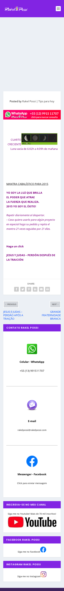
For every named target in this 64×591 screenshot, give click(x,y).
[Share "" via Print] (47, 289)
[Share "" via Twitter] (23, 289)
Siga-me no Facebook (29, 551)
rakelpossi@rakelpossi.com (32, 430)
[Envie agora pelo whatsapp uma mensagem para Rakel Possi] (32, 353)
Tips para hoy (46, 101)
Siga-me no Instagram (29, 576)
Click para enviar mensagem (32, 483)
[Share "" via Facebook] (16, 289)
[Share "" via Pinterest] (29, 289)
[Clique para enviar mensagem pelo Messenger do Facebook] (32, 466)
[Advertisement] (32, 51)
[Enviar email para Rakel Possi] (32, 412)
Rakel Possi (29, 101)
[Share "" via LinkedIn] (35, 289)
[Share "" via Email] (41, 289)
